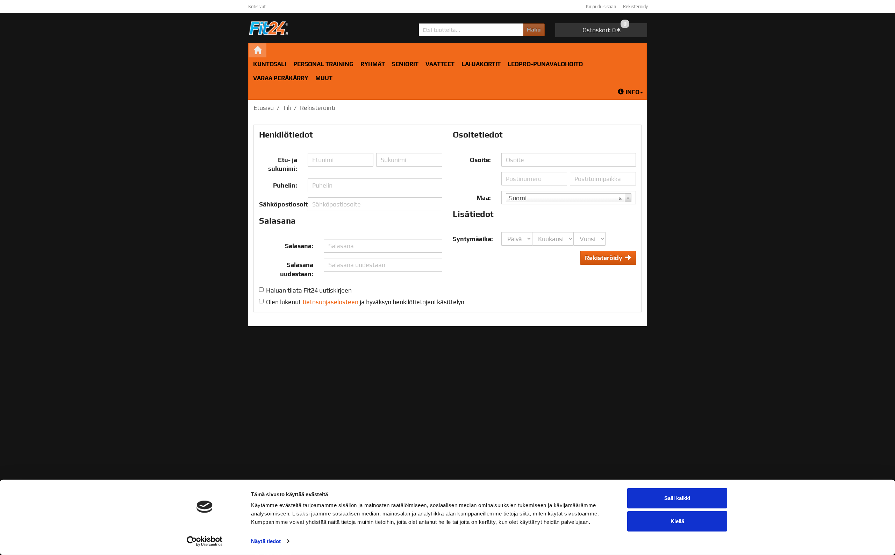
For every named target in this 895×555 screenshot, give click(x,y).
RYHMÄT (372, 64)
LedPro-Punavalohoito (545, 64)
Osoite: (480, 159)
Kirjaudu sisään (601, 6)
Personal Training (323, 64)
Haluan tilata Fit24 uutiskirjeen (309, 290)
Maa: (484, 197)
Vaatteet (439, 64)
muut (323, 78)
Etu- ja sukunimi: (282, 164)
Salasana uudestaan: (296, 269)
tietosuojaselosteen (330, 301)
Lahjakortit (481, 64)
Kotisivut (257, 6)
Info (632, 92)
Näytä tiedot (266, 541)
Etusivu (263, 107)
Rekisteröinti (317, 107)
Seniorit (405, 64)
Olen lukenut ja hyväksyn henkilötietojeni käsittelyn (365, 301)
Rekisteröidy (635, 6)
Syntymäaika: (473, 239)
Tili (287, 107)
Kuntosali (269, 64)
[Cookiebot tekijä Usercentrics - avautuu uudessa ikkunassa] (204, 541)
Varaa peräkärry (280, 78)
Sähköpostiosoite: (280, 204)
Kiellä (677, 521)
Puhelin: (285, 185)
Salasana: (299, 246)
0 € (604, 28)
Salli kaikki (677, 498)
